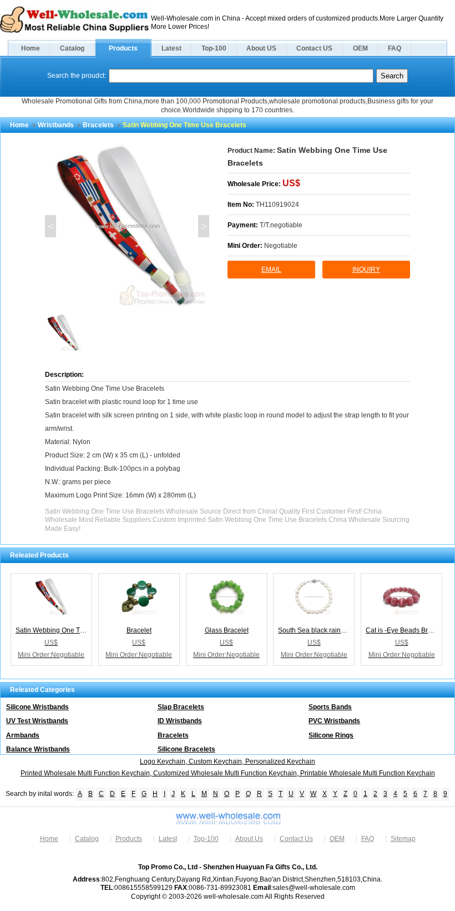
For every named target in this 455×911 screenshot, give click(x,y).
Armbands (22, 735)
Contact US (314, 48)
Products (123, 48)
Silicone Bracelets (186, 749)
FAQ (394, 48)
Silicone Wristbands (37, 707)
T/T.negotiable (281, 225)
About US (261, 48)
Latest (171, 48)
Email (271, 269)
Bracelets (98, 125)
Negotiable (280, 246)
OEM (360, 48)
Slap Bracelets (181, 707)
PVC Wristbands (334, 721)
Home (30, 48)
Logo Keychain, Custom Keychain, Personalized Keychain (227, 761)
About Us (249, 838)
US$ (291, 183)
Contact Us (296, 838)
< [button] (51, 226)
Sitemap (403, 838)
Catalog (72, 48)
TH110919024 (277, 204)
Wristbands (56, 125)
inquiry (366, 269)
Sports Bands (330, 707)
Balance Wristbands (38, 749)
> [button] (204, 226)
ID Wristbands (180, 721)
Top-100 (213, 48)
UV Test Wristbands (37, 721)
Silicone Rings (331, 735)
